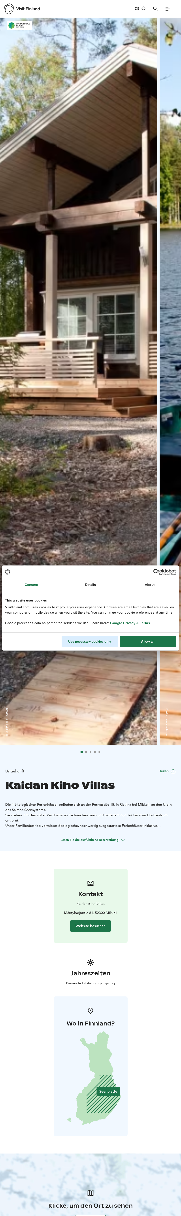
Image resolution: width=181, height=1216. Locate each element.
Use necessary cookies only (89, 641)
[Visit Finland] (22, 9)
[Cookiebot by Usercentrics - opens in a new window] (156, 572)
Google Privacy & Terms (130, 623)
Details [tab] (90, 585)
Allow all (147, 641)
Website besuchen (90, 926)
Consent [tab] (31, 585)
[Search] (155, 8)
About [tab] (150, 585)
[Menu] (167, 8)
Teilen (164, 771)
